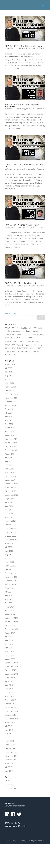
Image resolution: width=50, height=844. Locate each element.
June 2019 (9, 685)
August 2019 (10, 678)
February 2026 (10, 387)
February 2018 (10, 745)
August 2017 (10, 763)
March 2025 (9, 428)
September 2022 (11, 539)
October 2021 (10, 581)
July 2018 (8, 726)
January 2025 (10, 435)
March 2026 (9, 383)
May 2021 (8, 599)
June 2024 (9, 461)
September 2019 (11, 674)
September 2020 (11, 629)
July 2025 (8, 413)
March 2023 (9, 517)
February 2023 (10, 521)
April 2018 (9, 737)
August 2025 (10, 409)
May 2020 (8, 644)
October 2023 (10, 491)
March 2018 (9, 741)
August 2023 (10, 498)
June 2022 (9, 551)
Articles (8, 781)
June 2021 (9, 595)
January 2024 (10, 480)
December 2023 (11, 484)
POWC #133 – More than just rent (20, 283)
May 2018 (8, 733)
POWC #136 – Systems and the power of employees (23, 105)
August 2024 (10, 454)
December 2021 (11, 573)
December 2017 (11, 752)
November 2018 (11, 711)
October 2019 (10, 670)
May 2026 (8, 375)
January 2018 (10, 748)
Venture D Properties (15, 48)
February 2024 (10, 476)
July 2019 (8, 681)
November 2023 (11, 487)
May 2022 (8, 554)
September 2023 (11, 495)
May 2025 (8, 420)
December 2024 (11, 439)
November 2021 (11, 577)
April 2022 (9, 558)
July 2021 (8, 592)
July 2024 (8, 458)
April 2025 (9, 424)
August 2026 (10, 364)
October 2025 (10, 402)
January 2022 (10, 569)
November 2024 (11, 443)
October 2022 (10, 536)
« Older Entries (11, 313)
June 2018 (9, 730)
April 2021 (9, 603)
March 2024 (9, 472)
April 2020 (9, 648)
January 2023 (10, 525)
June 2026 (9, 372)
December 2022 (11, 528)
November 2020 (11, 622)
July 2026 (8, 368)
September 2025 (11, 405)
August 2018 (10, 722)
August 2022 (10, 543)
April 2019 (9, 692)
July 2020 (8, 636)
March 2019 (9, 696)
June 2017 (9, 771)
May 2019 (8, 689)
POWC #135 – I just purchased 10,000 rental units (25, 165)
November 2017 (11, 756)
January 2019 (10, 704)
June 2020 (9, 640)
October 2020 (10, 625)
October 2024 (10, 446)
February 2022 (10, 566)
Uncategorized (10, 788)
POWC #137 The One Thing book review (23, 46)
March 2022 (9, 562)
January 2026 (10, 390)
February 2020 (10, 655)
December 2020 (11, 618)
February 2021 (10, 610)
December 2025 (11, 394)
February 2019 (10, 700)
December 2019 (11, 663)
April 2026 (9, 379)
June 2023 (9, 506)
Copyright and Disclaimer (15, 806)
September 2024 (11, 450)
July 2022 (8, 547)
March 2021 (9, 607)
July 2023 (8, 502)
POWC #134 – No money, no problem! (22, 225)
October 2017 (10, 760)
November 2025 (11, 398)
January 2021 (10, 614)
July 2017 (8, 767)
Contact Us (9, 803)
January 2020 (10, 659)
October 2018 (10, 715)
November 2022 (11, 532)
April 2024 (9, 469)
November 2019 (11, 666)
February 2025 (10, 431)
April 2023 (9, 513)
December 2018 (11, 707)
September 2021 (11, 584)
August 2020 (10, 633)
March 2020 (9, 651)
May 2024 (8, 465)
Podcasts (40, 48)
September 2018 (11, 718)
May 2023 (8, 510)
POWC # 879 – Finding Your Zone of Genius (22, 341)
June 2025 (9, 416)
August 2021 (10, 588)
